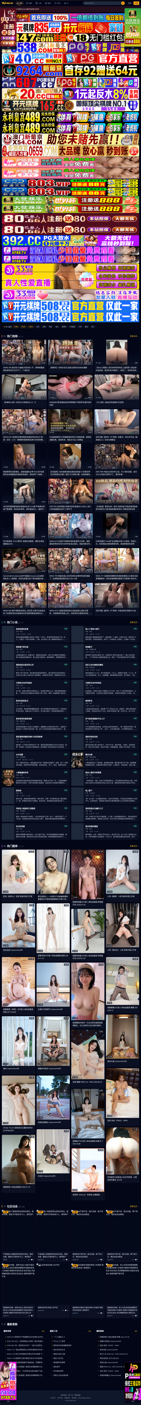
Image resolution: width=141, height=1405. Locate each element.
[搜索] (123, 3)
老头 (57, 327)
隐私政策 (67, 1398)
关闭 (8, 48)
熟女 (50, 327)
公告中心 (53, 1398)
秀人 (93, 327)
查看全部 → (134, 336)
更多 (43, 1331)
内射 (16, 327)
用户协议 (60, 1398)
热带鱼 (64, 327)
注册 (136, 3)
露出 (86, 327)
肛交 (31, 327)
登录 (129, 3)
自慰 (44, 327)
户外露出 (72, 327)
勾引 (37, 327)
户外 (80, 327)
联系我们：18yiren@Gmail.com (81, 1398)
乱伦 (23, 327)
